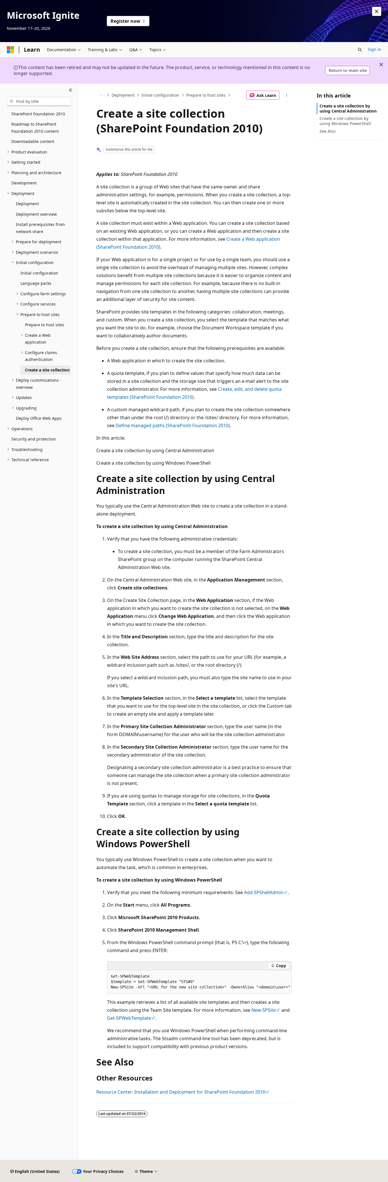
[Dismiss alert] (376, 11)
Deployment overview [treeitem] (36, 214)
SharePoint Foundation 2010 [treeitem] (38, 114)
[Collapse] (71, 90)
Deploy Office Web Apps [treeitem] (39, 418)
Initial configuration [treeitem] (39, 273)
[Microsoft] (10, 49)
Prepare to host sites (206, 95)
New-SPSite (263, 1010)
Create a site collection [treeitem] (47, 370)
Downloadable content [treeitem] (32, 141)
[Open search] (360, 50)
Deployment (123, 95)
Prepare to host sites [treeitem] (44, 324)
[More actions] (287, 95)
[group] (199, 982)
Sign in (374, 49)
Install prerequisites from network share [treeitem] (40, 228)
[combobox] (39, 101)
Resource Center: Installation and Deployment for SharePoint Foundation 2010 (180, 1092)
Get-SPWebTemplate (129, 1018)
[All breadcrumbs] (101, 95)
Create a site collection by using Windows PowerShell (345, 121)
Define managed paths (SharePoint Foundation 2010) (173, 425)
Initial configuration (160, 95)
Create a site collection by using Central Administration (348, 108)
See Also (327, 131)
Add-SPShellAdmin (263, 892)
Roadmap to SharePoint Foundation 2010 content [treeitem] (35, 127)
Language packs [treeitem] (35, 283)
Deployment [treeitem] (27, 203)
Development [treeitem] (24, 183)
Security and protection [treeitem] (33, 439)
